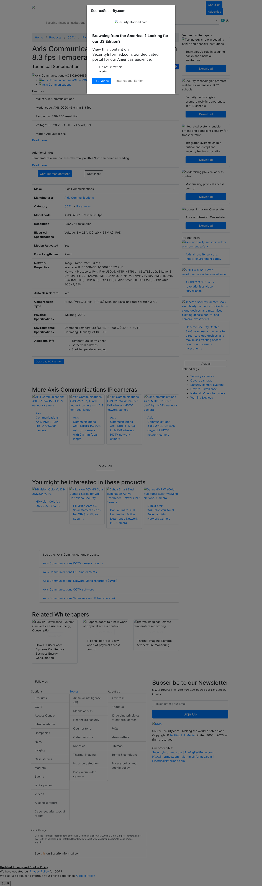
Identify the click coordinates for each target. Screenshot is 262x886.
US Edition (102, 81)
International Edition (129, 80)
